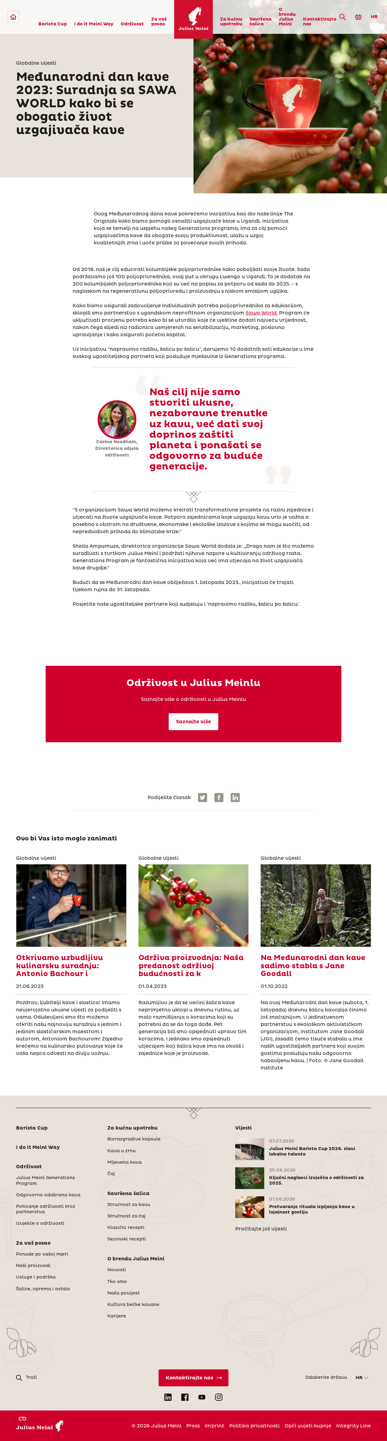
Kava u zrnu (121, 1151)
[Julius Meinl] (13, 17)
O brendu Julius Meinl (287, 17)
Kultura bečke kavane (133, 1304)
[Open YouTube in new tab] (202, 1397)
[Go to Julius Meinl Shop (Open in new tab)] (358, 17)
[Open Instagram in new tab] (219, 1397)
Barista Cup (52, 24)
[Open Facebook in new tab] (185, 1397)
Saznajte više (193, 722)
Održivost (132, 24)
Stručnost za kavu (128, 1204)
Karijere (116, 1316)
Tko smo (117, 1282)
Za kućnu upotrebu (231, 22)
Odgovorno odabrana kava (48, 1195)
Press (193, 1426)
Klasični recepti (126, 1227)
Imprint (214, 1426)
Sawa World (261, 313)
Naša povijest (123, 1293)
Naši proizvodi (33, 1266)
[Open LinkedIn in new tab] (168, 1397)
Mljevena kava (124, 1162)
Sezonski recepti (126, 1239)
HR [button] (374, 17)
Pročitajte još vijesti (261, 1229)
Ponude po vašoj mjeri (42, 1254)
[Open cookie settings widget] (22, 1418)
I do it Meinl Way (93, 24)
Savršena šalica (260, 22)
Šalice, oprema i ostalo (43, 1289)
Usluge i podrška (36, 1277)
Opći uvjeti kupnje (308, 1426)
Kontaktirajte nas (320, 22)
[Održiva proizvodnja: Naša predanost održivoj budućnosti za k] (193, 905)
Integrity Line (353, 1426)
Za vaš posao (159, 22)
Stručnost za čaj (126, 1216)
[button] (343, 17)
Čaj (111, 1174)
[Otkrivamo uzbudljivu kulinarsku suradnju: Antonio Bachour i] (71, 905)
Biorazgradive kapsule (134, 1139)
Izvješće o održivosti (40, 1223)
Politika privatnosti (254, 1426)
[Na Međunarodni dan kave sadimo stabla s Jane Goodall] (316, 905)
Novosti (116, 1270)
